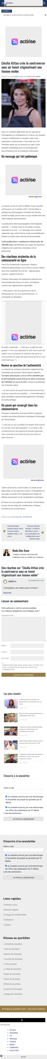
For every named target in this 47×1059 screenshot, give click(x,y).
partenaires (17, 813)
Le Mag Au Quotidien (12, 969)
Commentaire (8, 615)
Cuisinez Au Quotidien (13, 989)
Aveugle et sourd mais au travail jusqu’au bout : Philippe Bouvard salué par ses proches (19, 15)
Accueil (13, 1030)
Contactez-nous (10, 905)
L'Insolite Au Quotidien (13, 959)
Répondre (7, 593)
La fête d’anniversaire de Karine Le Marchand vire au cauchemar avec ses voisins (30, 701)
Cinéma (13, 1041)
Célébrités (27, 517)
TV (11, 1036)
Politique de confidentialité (15, 915)
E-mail (4, 652)
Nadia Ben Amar (33, 76)
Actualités (17, 517)
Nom (4, 646)
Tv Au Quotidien (10, 964)
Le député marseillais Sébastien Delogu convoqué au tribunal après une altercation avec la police (30, 729)
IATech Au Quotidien (12, 984)
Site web (5, 658)
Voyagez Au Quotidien (13, 994)
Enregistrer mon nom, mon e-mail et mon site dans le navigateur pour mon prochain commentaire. (22, 667)
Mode (12, 1044)
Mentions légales (11, 910)
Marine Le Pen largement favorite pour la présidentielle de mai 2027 (31, 714)
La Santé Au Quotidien (13, 944)
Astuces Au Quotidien (13, 954)
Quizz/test (14, 1050)
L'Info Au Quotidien (12, 949)
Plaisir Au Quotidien (12, 979)
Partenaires (8, 920)
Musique (13, 1039)
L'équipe (7, 925)
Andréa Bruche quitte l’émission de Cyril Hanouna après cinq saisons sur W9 (31, 742)
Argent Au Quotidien (12, 974)
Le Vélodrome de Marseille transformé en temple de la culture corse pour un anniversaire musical (31, 756)
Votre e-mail (9, 788)
